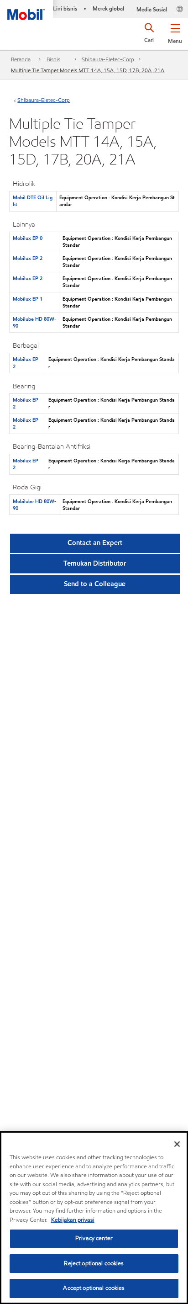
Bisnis (53, 59)
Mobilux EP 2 (27, 258)
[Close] (177, 1144)
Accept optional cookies (94, 1288)
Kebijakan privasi (72, 1220)
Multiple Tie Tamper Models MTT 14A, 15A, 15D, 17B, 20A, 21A (87, 70)
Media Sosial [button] (151, 9)
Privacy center (94, 1238)
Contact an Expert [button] (95, 542)
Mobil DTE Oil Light (32, 201)
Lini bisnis (65, 8)
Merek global (108, 8)
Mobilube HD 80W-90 (34, 322)
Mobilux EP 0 (27, 238)
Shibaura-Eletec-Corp (108, 59)
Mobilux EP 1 (27, 298)
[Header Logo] (26, 10)
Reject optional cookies (94, 1263)
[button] (175, 32)
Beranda (21, 59)
